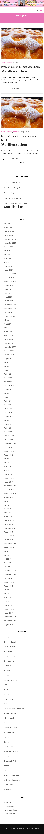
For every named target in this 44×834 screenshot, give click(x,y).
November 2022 (10, 347)
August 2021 (8, 389)
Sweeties (16, 132)
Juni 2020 (7, 420)
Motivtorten (8, 704)
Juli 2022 (7, 362)
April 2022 (7, 374)
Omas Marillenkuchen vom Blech (20, 69)
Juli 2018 (7, 501)
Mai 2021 (7, 397)
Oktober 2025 (9, 247)
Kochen (6, 689)
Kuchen (6, 694)
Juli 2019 (7, 459)
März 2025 (8, 266)
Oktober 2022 (9, 351)
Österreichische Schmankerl (14, 709)
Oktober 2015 (9, 578)
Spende (6, 737)
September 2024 (10, 281)
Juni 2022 (7, 366)
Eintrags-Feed (9, 806)
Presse (6, 723)
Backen (3, 62)
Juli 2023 (7, 320)
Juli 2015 (7, 590)
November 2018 (10, 486)
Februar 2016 (9, 567)
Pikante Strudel (9, 718)
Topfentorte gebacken (12, 193)
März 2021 (8, 405)
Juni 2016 (7, 555)
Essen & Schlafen (10, 647)
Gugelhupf (7, 666)
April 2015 (7, 601)
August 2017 (8, 532)
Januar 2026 (8, 235)
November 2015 (10, 574)
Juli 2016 (7, 551)
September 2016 (10, 547)
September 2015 (10, 582)
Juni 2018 (7, 505)
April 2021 (7, 401)
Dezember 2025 (10, 239)
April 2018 (7, 513)
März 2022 (8, 378)
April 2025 (7, 262)
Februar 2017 (9, 536)
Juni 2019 (7, 463)
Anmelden (7, 802)
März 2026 (8, 227)
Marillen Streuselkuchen (12, 198)
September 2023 (10, 316)
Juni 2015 (7, 594)
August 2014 (8, 624)
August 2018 (8, 497)
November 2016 (10, 543)
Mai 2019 (7, 466)
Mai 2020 (7, 424)
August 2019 (8, 455)
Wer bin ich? (8, 785)
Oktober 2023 (9, 312)
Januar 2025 (8, 270)
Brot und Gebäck (10, 642)
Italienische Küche (10, 680)
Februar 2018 (9, 520)
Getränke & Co (9, 656)
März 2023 (8, 332)
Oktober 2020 (9, 412)
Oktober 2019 (9, 447)
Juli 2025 (7, 251)
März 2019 (8, 474)
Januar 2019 (8, 482)
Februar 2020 (9, 436)
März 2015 (8, 605)
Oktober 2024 (9, 278)
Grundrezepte (9, 661)
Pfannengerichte (10, 713)
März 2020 (8, 432)
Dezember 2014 (10, 617)
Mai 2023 (7, 324)
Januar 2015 (8, 613)
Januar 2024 (8, 301)
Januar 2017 (8, 540)
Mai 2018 (7, 509)
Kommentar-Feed (10, 810)
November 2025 (10, 243)
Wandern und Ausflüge (12, 775)
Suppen (6, 742)
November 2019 (10, 443)
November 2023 (10, 308)
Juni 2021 (7, 393)
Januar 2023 (8, 339)
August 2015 (8, 586)
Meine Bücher (9, 699)
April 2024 (7, 293)
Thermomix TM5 (10, 761)
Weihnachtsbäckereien (12, 780)
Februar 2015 (9, 609)
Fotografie (8, 651)
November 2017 (10, 528)
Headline (9, 62)
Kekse (6, 685)
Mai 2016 (7, 559)
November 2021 (10, 382)
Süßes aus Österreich (12, 751)
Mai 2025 (7, 258)
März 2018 (8, 516)
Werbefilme (8, 789)
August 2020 (8, 416)
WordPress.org (9, 814)
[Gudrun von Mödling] (22, 3)
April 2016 (7, 563)
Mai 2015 (7, 597)
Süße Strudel (8, 747)
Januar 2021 (8, 409)
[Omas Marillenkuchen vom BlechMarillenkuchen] (22, 43)
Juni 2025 (7, 254)
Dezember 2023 (10, 305)
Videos (6, 770)
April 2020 (7, 428)
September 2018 (10, 493)
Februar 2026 (9, 231)
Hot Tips (7, 675)
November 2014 (10, 621)
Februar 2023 (9, 335)
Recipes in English (10, 728)
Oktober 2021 (9, 385)
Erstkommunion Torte (12, 182)
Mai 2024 (7, 289)
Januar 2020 (8, 439)
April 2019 (7, 470)
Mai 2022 (7, 370)
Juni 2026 (7, 224)
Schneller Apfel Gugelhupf (13, 187)
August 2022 (8, 358)
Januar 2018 (8, 524)
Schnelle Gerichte (10, 732)
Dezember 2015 (10, 570)
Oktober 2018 (9, 490)
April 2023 (7, 328)
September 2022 (10, 355)
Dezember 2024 (10, 274)
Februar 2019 (9, 478)
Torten (6, 766)
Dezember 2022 (10, 343)
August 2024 (8, 285)
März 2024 (8, 297)
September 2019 (10, 451)
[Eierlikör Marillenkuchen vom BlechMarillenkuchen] (22, 112)
